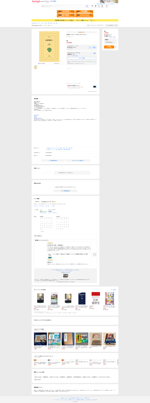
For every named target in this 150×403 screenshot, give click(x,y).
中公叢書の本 (94, 377)
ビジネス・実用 (44, 23)
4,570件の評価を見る (43, 212)
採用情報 (82, 399)
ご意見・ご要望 (94, 399)
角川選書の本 (62, 377)
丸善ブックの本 (37, 379)
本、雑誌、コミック (50, 149)
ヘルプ (117, 3)
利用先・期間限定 (75, 55)
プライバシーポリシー (56, 399)
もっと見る (113, 289)
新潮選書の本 (45, 377)
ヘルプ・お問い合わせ (87, 399)
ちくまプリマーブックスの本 (104, 377)
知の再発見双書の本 (77, 377)
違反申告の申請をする (93, 91)
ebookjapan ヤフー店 (35, 23)
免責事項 (78, 399)
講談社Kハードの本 (86, 377)
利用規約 (70, 399)
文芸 (56, 149)
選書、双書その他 (67, 149)
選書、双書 (60, 149)
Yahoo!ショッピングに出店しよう (109, 3)
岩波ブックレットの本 (54, 377)
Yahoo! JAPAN (100, 3)
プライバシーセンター (64, 399)
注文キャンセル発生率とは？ (52, 212)
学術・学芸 (50, 23)
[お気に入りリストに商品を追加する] (115, 47)
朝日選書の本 (69, 377)
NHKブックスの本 (38, 377)
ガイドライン (74, 399)
